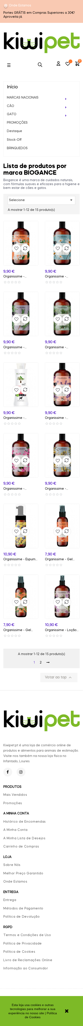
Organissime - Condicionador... (57, 489)
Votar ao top (59, 677)
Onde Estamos (20, 5)
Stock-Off (14, 139)
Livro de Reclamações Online (27, 960)
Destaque (14, 131)
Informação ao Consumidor (25, 968)
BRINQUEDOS (17, 148)
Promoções (12, 803)
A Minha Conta (15, 830)
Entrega (9, 900)
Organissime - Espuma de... (20, 560)
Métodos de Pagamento (23, 908)
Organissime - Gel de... (59, 560)
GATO (11, 114)
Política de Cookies (19, 951)
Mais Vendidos (15, 794)
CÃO (10, 106)
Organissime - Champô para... (14, 277)
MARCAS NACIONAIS (23, 97)
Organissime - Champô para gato (60, 348)
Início (12, 87)
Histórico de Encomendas (24, 821)
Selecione (41, 200)
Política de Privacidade (22, 943)
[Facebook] (7, 772)
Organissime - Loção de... (61, 631)
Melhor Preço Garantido (23, 873)
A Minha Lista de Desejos (24, 838)
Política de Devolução (21, 916)
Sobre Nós (12, 865)
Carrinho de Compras (21, 846)
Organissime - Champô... (14, 418)
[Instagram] (21, 772)
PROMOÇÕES (17, 122)
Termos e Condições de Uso (27, 935)
